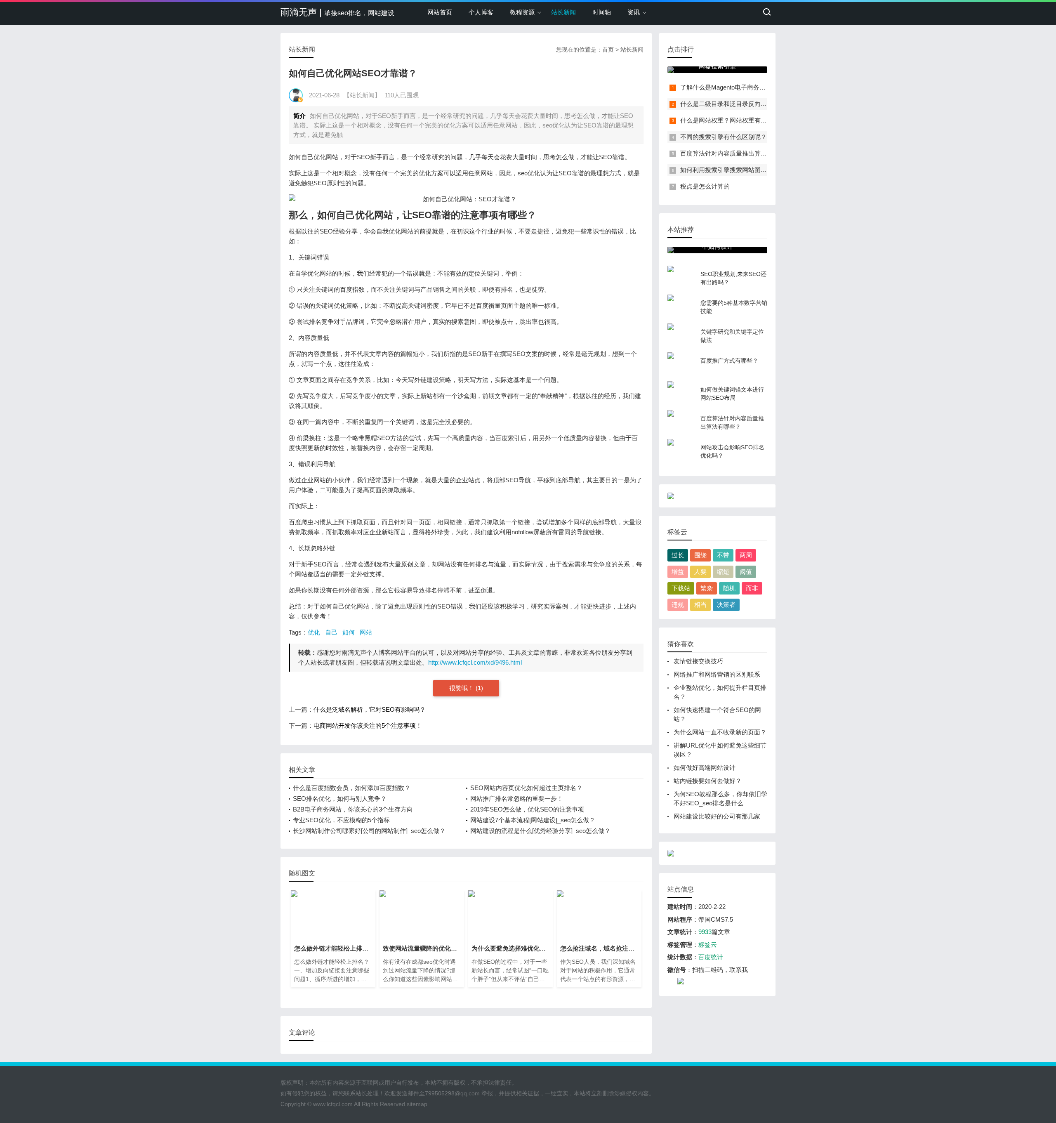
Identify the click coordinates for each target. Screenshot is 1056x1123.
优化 (314, 632)
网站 (366, 632)
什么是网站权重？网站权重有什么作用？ (736, 120)
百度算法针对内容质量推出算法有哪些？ (736, 153)
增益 (678, 571)
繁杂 (706, 588)
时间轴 (601, 12)
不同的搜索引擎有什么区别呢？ (723, 136)
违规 (678, 604)
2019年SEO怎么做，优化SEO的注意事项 (527, 809)
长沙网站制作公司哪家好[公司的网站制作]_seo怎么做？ (369, 830)
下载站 (681, 588)
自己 (331, 632)
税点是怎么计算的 (705, 186)
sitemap (417, 1104)
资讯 (633, 12)
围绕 (700, 555)
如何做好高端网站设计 (704, 767)
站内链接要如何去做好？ (708, 780)
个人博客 (481, 12)
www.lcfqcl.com (333, 1104)
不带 (723, 555)
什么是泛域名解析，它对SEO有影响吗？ (370, 709)
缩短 (723, 571)
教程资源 (522, 12)
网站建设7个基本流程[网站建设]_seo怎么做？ (532, 819)
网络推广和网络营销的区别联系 (717, 674)
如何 (348, 632)
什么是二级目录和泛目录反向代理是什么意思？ (745, 103)
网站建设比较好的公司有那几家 (717, 816)
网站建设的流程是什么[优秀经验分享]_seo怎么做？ (540, 830)
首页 (608, 49)
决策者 (726, 604)
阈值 (746, 571)
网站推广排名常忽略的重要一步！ (516, 798)
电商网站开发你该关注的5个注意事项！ (368, 725)
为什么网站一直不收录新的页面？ (720, 732)
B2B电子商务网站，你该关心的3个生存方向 (353, 809)
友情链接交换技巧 (698, 661)
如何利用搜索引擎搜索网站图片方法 (729, 169)
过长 (678, 555)
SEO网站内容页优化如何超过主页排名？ (526, 787)
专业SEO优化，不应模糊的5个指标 (341, 819)
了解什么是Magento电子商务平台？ (729, 87)
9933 (705, 931)
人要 (700, 571)
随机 (729, 588)
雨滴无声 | (337, 12)
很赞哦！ (462, 687)
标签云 (707, 944)
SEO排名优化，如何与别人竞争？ (340, 798)
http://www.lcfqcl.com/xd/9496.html (475, 662)
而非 (752, 588)
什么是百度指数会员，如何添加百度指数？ (351, 787)
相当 (700, 604)
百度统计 (710, 956)
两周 (746, 555)
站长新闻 (563, 12)
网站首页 (439, 12)
